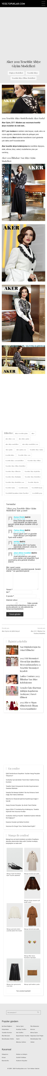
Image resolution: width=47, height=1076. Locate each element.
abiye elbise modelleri (22, 553)
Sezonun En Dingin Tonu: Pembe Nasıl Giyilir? (20, 826)
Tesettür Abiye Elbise (34, 460)
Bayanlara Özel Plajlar (36, 1036)
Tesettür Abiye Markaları (13, 477)
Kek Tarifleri (19, 1032)
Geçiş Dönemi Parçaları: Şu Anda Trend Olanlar (21, 805)
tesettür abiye (10, 455)
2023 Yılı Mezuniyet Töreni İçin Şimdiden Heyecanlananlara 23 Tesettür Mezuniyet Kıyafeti (30, 664)
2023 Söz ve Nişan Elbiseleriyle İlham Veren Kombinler (29, 705)
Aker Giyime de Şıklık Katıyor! (11, 631)
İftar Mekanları (34, 1026)
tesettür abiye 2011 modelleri (15, 460)
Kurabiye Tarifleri (21, 1029)
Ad (8, 592)
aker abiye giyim (24, 439)
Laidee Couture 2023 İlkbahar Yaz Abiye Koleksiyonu (30, 679)
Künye (4, 1057)
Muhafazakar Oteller (8, 1039)
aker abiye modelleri (12, 444)
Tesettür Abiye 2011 (24, 455)
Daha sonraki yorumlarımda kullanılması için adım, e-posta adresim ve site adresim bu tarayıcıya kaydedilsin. (22, 606)
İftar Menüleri (6, 1036)
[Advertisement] (23, 33)
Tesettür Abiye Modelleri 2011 (15, 482)
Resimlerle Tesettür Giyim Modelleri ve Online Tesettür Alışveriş (13, 3)
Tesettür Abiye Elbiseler (13, 471)
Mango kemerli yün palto (31, 929)
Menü (43, 3)
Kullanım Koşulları (21, 1060)
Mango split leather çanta (31, 984)
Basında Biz (5, 1060)
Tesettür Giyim (10, 488)
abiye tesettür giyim (21, 433)
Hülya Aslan (5, 1029)
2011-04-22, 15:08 (19, 519)
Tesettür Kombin (7, 1032)
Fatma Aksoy (19, 530)
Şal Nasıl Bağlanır (7, 1026)
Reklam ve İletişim (21, 1054)
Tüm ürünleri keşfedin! (23, 991)
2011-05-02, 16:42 (19, 543)
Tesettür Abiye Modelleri (32, 477)
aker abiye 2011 (10, 439)
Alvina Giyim (34, 1032)
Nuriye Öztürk (19, 517)
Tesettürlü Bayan (37, 488)
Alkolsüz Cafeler (21, 1042)
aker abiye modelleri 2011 (30, 444)
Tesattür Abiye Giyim (36, 450)
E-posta (10, 596)
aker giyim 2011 (21, 450)
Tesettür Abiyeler (33, 482)
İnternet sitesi (11, 600)
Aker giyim (9, 450)
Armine (32, 1029)
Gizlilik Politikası (21, 1057)
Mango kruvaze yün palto (31, 873)
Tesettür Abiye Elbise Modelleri (23, 78)
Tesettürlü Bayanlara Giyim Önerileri (17, 493)
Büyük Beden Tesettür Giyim (22, 1037)
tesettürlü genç (37, 493)
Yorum (9, 589)
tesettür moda (23, 488)
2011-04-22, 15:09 (19, 532)
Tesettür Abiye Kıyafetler (32, 471)
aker (33, 433)
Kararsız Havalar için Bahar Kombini (17, 822)
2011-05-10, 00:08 (19, 555)
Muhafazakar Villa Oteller (35, 1040)
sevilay (16, 541)
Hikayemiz (5, 1054)
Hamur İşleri (20, 1026)
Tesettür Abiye (32, 73)
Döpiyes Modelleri (16, 73)
